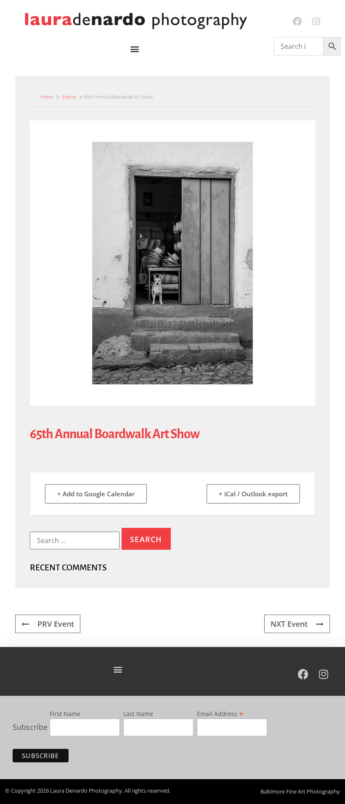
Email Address (220, 713)
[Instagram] (316, 21)
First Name (65, 714)
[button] (135, 49)
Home (47, 96)
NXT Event (289, 624)
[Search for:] (74, 540)
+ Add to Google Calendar (96, 494)
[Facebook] (297, 21)
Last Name (138, 714)
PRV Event (55, 624)
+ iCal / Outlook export (253, 494)
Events (69, 96)
